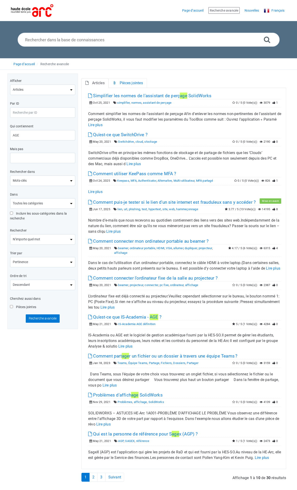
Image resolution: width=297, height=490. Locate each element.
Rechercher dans (22, 172)
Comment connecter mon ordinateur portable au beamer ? (150, 241)
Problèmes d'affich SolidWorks (127, 395)
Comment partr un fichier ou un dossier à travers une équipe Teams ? (164, 356)
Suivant (114, 477)
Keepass (123, 180)
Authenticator (147, 180)
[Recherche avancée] (267, 39)
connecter (151, 285)
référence (142, 441)
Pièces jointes (25, 307)
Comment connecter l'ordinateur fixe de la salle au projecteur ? (155, 278)
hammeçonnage (187, 209)
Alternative (165, 180)
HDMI (161, 248)
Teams (122, 363)
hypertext (154, 209)
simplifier (123, 102)
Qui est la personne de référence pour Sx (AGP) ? (145, 434)
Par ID (14, 103)
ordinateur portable (142, 248)
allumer (178, 248)
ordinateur (177, 285)
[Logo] (32, 10)
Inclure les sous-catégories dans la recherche (38, 216)
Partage (154, 363)
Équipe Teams (137, 363)
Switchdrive (126, 141)
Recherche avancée (54, 64)
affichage (120, 253)
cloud (139, 141)
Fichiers (166, 363)
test (144, 209)
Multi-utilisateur (184, 180)
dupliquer (191, 248)
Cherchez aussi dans (25, 298)
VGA (169, 248)
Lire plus (95, 125)
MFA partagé (204, 180)
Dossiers (179, 363)
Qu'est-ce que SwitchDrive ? (120, 134)
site (165, 209)
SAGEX (130, 441)
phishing (134, 209)
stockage (150, 141)
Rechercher (18, 230)
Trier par (16, 253)
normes (136, 102)
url (125, 209)
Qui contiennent (21, 126)
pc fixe (164, 285)
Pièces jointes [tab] (131, 83)
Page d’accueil (24, 64)
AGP (121, 441)
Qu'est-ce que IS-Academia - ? (126, 317)
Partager (192, 363)
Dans (14, 194)
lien (119, 209)
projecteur (205, 248)
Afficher (16, 81)
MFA (134, 180)
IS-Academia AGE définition (136, 324)
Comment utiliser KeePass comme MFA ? (134, 173)
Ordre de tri (18, 276)
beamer (123, 248)
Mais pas (16, 149)
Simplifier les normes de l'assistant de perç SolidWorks (151, 95)
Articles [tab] (98, 83)
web (172, 209)
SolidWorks (156, 402)
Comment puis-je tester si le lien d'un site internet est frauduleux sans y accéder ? (174, 202)
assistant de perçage (157, 102)
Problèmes (125, 402)
